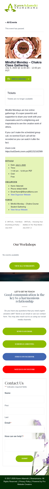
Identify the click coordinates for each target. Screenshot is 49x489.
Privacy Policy (25, 481)
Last (6, 417)
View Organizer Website (21, 194)
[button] (24, 266)
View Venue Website (19, 209)
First (6, 405)
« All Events (11, 22)
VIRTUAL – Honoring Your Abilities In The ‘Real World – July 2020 (33, 225)
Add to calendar (19, 78)
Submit (25, 458)
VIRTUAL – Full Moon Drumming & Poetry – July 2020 (13, 225)
